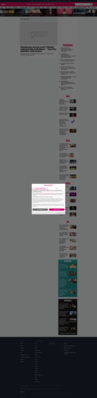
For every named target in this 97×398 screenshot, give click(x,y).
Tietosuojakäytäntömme (60, 212)
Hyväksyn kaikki (57, 209)
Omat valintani (40, 209)
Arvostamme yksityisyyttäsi (40, 188)
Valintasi (56, 188)
